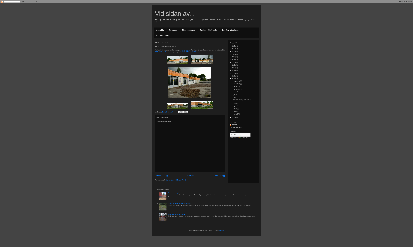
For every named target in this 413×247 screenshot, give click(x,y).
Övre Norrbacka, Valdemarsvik (177, 193)
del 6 (175, 52)
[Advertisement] (243, 154)
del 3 (164, 52)
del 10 (194, 52)
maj (235, 103)
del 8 (183, 52)
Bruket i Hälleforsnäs (208, 30)
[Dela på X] (183, 112)
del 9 (187, 52)
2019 (233, 65)
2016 (233, 73)
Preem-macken (185, 50)
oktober (236, 86)
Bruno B (234, 124)
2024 (233, 51)
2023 (233, 54)
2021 (233, 59)
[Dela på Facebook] (185, 112)
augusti (236, 92)
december (237, 81)
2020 (233, 62)
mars (235, 108)
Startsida (160, 30)
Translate (244, 137)
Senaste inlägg (161, 176)
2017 (233, 70)
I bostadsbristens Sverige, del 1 (177, 214)
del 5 (171, 52)
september (237, 89)
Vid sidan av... (175, 13)
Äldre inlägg (220, 176)
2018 (233, 68)
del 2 (160, 52)
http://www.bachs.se (230, 30)
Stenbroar (173, 30)
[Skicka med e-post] (179, 112)
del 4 (168, 52)
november (237, 84)
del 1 (156, 52)
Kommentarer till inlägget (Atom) (176, 180)
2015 (233, 76)
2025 (233, 49)
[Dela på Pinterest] (187, 112)
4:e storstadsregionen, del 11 (242, 100)
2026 (233, 46)
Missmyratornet (188, 30)
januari (236, 114)
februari (236, 111)
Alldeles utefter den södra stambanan (179, 203)
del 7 (179, 52)
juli (235, 95)
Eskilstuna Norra (163, 35)
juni (235, 97)
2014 (233, 79)
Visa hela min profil (236, 127)
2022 (233, 57)
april (235, 106)
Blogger (221, 230)
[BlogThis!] (181, 112)
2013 (233, 117)
